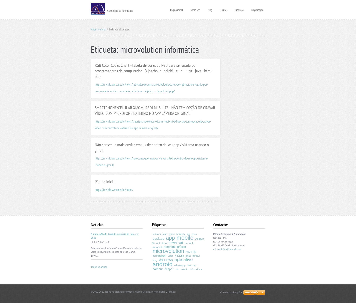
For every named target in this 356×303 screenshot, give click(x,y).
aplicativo (183, 259)
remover (157, 234)
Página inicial (176, 8)
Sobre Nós (195, 8)
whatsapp (180, 265)
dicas (188, 256)
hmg (155, 260)
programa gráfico (175, 246)
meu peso (192, 234)
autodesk (161, 243)
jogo (165, 234)
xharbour (191, 265)
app (170, 238)
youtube (179, 255)
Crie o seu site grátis (231, 292)
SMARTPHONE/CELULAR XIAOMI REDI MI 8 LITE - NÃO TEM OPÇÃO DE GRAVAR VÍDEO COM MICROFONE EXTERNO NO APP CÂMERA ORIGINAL (155, 110)
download (176, 243)
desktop (158, 238)
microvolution (168, 251)
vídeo (171, 256)
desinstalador (159, 256)
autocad (157, 246)
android (163, 264)
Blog (210, 8)
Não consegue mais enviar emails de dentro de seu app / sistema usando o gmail (152, 147)
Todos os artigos (99, 267)
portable (189, 243)
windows (166, 260)
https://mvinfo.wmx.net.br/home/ (114, 190)
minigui (196, 256)
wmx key (180, 234)
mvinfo (191, 252)
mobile (185, 237)
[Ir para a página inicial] (98, 8)
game (172, 234)
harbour (158, 269)
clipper (168, 269)
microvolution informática (188, 269)
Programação (257, 8)
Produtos (239, 8)
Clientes (223, 8)
